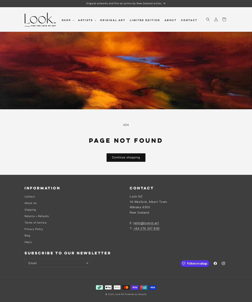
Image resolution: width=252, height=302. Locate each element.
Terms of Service (36, 222)
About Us (31, 203)
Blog (27, 235)
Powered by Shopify (136, 294)
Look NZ (119, 294)
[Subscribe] (87, 263)
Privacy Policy (34, 229)
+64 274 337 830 (146, 228)
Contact (30, 196)
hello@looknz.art (146, 223)
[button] (67, 20)
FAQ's (28, 242)
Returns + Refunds (37, 216)
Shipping (30, 209)
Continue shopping (126, 157)
